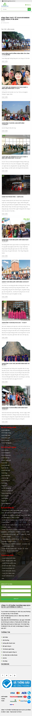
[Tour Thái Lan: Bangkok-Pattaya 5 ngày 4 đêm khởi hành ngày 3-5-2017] (16, 75)
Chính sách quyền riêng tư (10, 652)
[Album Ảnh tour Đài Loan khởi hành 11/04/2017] (16, 111)
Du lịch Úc (3, 485)
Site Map (5, 661)
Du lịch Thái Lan (5, 457)
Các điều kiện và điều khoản (10, 655)
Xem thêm (5, 61)
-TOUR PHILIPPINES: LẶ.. (8, 568)
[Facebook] (2, 675)
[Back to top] (29, 707)
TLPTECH (19, 712)
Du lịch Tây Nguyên (6, 443)
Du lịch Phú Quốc (5, 438)
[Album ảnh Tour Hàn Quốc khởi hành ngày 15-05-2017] (16, 227)
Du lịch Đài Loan (5, 465)
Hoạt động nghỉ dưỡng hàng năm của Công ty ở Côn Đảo (15, 54)
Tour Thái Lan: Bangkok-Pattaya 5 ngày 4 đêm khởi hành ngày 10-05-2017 (15, 157)
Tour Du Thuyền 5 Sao (7, 490)
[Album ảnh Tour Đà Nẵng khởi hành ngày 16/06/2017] (16, 395)
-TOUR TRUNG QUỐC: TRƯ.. (8, 560)
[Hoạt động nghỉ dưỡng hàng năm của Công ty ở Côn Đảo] (16, 41)
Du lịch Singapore (5, 452)
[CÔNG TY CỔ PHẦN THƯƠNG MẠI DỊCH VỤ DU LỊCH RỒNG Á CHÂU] (5, 5)
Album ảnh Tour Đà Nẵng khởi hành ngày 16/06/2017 (15, 408)
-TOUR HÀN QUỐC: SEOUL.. (8, 571)
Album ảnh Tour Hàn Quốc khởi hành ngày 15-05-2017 (15, 240)
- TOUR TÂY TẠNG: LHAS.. (8, 573)
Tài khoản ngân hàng (8, 649)
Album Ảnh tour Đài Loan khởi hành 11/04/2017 (13, 123)
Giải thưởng (6, 640)
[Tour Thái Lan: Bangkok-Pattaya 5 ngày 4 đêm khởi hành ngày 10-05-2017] (16, 144)
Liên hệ (4, 658)
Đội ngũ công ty (7, 646)
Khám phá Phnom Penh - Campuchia (12, 196)
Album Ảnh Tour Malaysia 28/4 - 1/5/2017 (14, 322)
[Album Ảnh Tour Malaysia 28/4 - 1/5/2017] (16, 310)
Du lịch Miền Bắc (5, 430)
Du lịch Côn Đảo (5, 440)
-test (2, 578)
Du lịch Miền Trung (6, 432)
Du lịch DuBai (4, 498)
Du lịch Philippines (6, 503)
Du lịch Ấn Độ (4, 468)
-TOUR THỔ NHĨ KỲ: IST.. (8, 576)
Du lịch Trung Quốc (6, 460)
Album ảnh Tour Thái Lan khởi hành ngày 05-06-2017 (16, 364)
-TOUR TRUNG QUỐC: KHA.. (8, 563)
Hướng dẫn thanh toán (9, 643)
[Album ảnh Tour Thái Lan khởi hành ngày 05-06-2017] (16, 351)
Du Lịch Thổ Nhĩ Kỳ (6, 488)
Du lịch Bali (4, 463)
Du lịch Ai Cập (4, 478)
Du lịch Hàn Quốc (5, 470)
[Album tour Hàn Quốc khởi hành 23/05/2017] (16, 269)
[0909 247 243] (29, 693)
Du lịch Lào (4, 500)
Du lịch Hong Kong (6, 493)
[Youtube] (14, 675)
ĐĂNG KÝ (16, 598)
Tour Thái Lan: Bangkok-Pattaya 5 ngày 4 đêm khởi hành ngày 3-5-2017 (15, 87)
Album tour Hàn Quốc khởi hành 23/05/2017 (15, 282)
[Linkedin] (10, 675)
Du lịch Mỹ (4, 483)
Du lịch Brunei (4, 450)
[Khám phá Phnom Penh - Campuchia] (16, 184)
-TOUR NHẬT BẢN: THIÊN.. (8, 565)
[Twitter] (6, 675)
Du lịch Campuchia (6, 455)
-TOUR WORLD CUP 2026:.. (8, 558)
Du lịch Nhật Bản (5, 475)
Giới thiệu (5, 637)
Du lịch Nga (4, 473)
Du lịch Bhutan (5, 495)
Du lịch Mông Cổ (5, 480)
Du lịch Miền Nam (5, 435)
